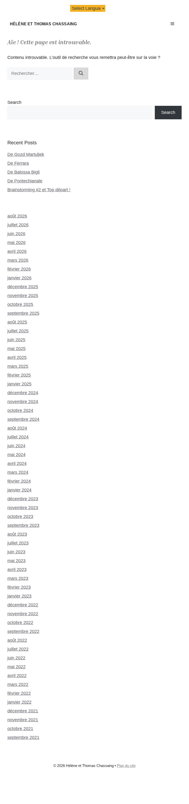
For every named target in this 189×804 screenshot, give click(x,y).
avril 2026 (17, 251)
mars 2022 (17, 684)
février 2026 (19, 269)
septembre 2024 (23, 419)
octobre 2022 (20, 622)
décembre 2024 (22, 392)
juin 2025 (16, 339)
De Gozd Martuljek (25, 154)
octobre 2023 (20, 516)
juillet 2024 (18, 437)
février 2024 (19, 481)
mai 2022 (16, 666)
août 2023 (17, 534)
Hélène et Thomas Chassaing (43, 24)
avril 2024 (17, 463)
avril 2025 (17, 357)
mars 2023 (17, 578)
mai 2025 (16, 348)
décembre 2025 (22, 286)
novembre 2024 (22, 401)
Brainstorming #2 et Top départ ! (38, 189)
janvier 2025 (19, 384)
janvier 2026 (19, 277)
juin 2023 (16, 551)
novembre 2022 (22, 613)
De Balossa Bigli (23, 172)
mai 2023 (16, 560)
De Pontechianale (24, 180)
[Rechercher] (81, 74)
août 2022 (17, 640)
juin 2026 (16, 233)
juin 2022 (16, 657)
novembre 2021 (22, 719)
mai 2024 (16, 454)
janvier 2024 (19, 490)
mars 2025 (17, 366)
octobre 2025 (20, 304)
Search (14, 102)
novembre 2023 (22, 507)
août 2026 (17, 216)
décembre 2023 (22, 498)
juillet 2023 (18, 543)
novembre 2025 (22, 295)
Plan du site (126, 765)
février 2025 (19, 375)
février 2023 (19, 587)
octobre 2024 (20, 410)
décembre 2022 (22, 604)
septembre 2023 (23, 525)
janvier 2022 (19, 702)
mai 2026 (16, 242)
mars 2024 (17, 472)
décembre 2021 (22, 711)
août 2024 (17, 428)
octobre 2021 (20, 728)
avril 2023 (17, 569)
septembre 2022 (23, 631)
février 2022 (19, 693)
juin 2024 (16, 445)
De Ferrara (18, 163)
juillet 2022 (18, 649)
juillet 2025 (18, 330)
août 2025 (17, 322)
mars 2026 (17, 260)
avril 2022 (17, 675)
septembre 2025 (23, 313)
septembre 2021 (23, 737)
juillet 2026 (18, 224)
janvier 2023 (19, 596)
